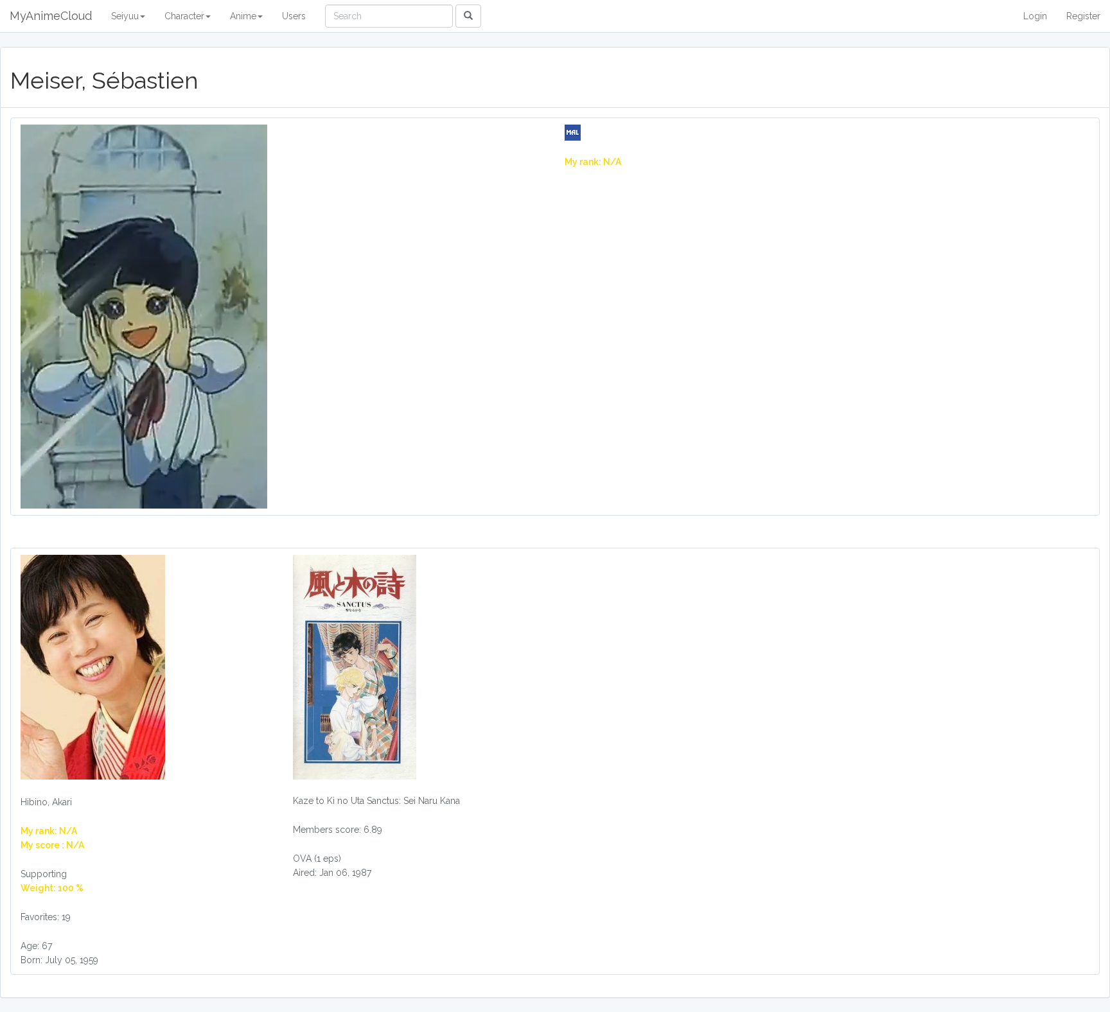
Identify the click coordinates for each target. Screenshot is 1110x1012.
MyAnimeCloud (51, 15)
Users (294, 16)
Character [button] (184, 16)
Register (1083, 16)
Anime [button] (243, 16)
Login (1035, 16)
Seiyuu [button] (125, 16)
